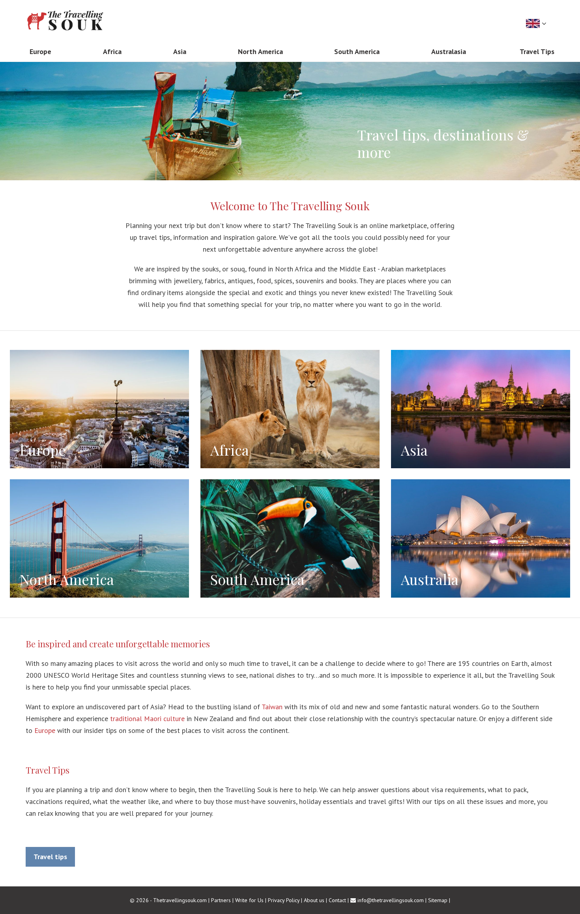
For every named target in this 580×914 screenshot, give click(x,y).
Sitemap (437, 900)
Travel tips (50, 856)
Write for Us (249, 900)
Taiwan (272, 706)
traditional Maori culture (147, 718)
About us (314, 900)
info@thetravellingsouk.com (390, 900)
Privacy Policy (283, 900)
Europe (44, 730)
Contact (337, 900)
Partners (221, 900)
